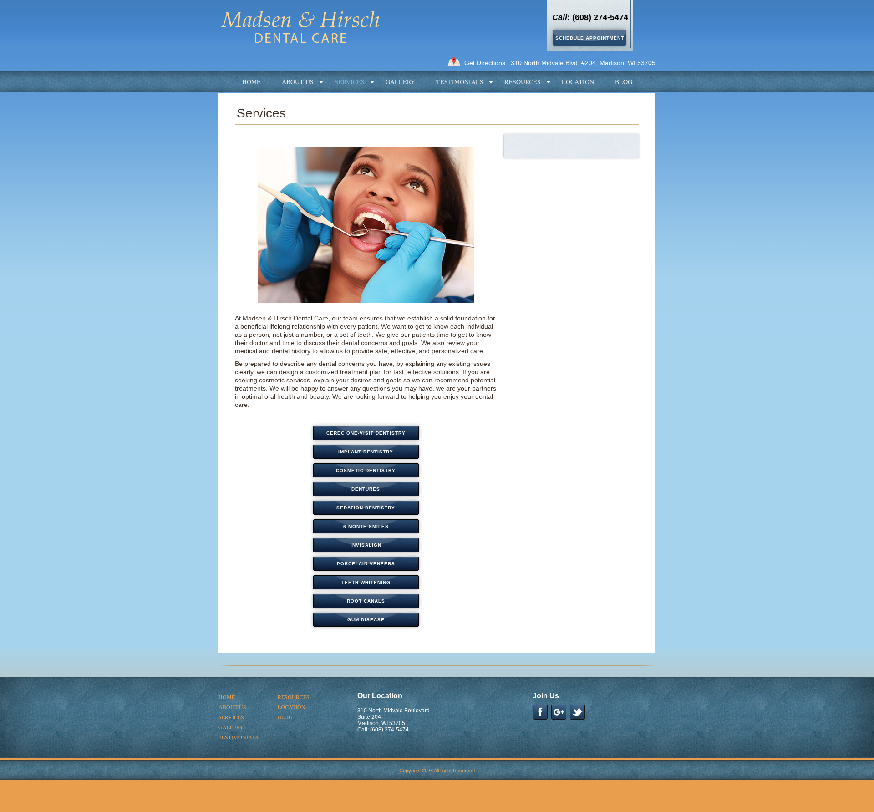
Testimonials (459, 81)
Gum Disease (366, 619)
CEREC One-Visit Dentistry (366, 433)
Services (350, 81)
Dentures (365, 489)
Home (251, 81)
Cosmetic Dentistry (366, 470)
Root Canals (366, 601)
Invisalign (366, 545)
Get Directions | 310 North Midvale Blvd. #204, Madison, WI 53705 (560, 62)
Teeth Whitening (366, 582)
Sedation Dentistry (365, 507)
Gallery (400, 81)
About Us (298, 81)
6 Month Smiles (366, 526)
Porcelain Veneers (366, 563)
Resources (522, 81)
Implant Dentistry (365, 451)
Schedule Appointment (589, 38)
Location (578, 81)
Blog (623, 81)
